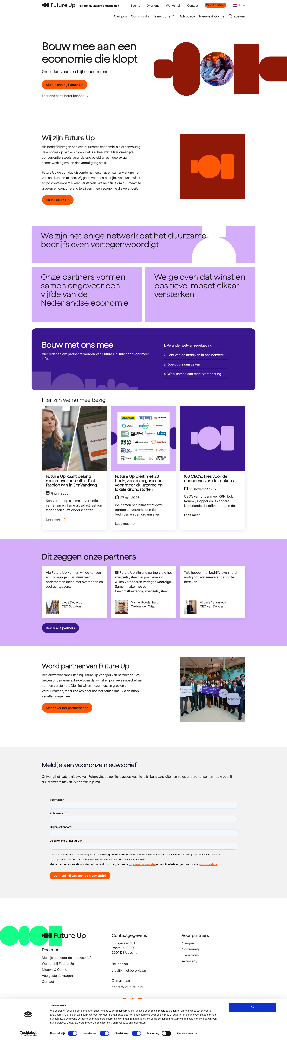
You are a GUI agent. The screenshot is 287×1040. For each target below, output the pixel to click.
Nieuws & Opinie (211, 16)
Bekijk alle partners (60, 628)
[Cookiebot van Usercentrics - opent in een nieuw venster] (28, 1033)
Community (140, 16)
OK (252, 1007)
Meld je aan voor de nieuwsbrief (66, 958)
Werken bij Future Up (58, 964)
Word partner (215, 5)
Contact (192, 5)
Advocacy (187, 16)
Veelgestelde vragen (57, 976)
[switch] (104, 1033)
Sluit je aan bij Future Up (64, 85)
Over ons (153, 5)
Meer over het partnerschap (67, 708)
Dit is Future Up (58, 200)
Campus (120, 16)
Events (135, 5)
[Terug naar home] (58, 5)
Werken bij (173, 5)
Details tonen (185, 1033)
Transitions (190, 955)
